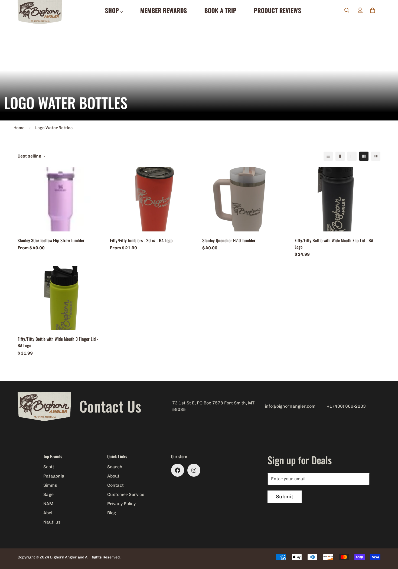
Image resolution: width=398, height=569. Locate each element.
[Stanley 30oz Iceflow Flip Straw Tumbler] (60, 199)
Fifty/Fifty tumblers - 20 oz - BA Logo (141, 240)
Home (19, 127)
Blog (111, 512)
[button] (372, 10)
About (113, 476)
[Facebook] (177, 470)
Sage (48, 494)
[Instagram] (193, 470)
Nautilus (52, 522)
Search (114, 466)
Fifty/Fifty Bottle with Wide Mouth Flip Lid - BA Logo (334, 243)
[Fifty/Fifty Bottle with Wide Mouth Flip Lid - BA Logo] (337, 199)
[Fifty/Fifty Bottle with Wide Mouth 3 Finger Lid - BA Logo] (60, 298)
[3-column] (352, 156)
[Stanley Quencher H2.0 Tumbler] (245, 199)
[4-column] (363, 156)
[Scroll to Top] (387, 539)
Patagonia (53, 476)
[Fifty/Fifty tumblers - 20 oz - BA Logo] (153, 199)
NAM (48, 503)
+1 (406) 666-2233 (346, 406)
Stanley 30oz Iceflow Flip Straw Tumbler (51, 240)
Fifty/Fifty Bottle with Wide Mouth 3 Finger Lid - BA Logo (58, 342)
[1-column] (328, 156)
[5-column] (375, 156)
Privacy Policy (121, 503)
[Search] (347, 10)
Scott (48, 466)
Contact (115, 485)
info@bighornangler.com (290, 406)
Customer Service (125, 494)
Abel (47, 512)
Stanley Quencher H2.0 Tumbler (229, 240)
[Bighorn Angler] (40, 12)
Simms (50, 485)
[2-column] (340, 156)
